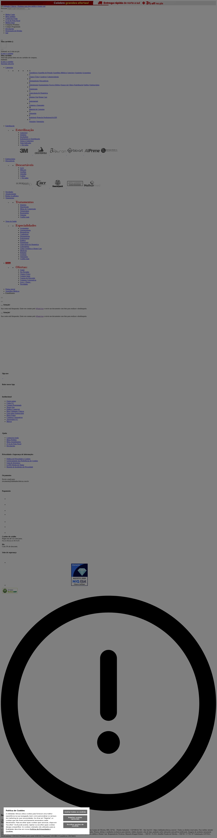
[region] (47, 820)
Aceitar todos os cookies (75, 812)
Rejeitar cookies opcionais (75, 818)
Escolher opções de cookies (75, 825)
